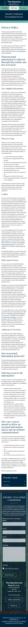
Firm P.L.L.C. (14, 585)
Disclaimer (5, 565)
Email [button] (15, 8)
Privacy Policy (17, 621)
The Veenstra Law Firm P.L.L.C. (15, 617)
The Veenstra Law (14, 582)
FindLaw (21, 623)
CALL (24, 8)
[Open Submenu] (25, 481)
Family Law (6, 481)
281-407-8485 (22, 513)
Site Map (10, 621)
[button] (4, 7)
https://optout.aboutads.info (18, 313)
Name (4, 520)
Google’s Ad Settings (10, 317)
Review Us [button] (14, 606)
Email (5, 529)
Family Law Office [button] (14, 600)
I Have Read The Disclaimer (12, 568)
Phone (4, 537)
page (4, 319)
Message (5, 545)
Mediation (6, 485)
